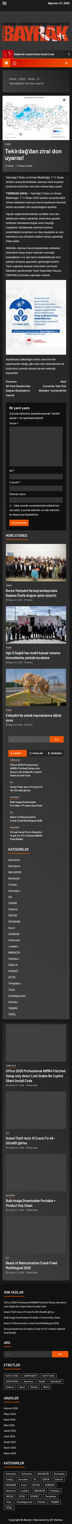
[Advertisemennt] (36, 31)
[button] (14, 63)
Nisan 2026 (10, 1419)
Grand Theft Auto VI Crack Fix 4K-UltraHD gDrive (26, 788)
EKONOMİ (14, 921)
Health (42, 1381)
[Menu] (14, 63)
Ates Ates (33, 1085)
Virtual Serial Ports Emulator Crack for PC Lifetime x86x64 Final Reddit (26, 835)
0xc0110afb (48, 1375)
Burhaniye (14, 878)
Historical (14, 940)
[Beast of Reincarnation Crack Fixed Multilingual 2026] (36, 1235)
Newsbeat (56, 1381)
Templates (15, 760)
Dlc (11, 782)
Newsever (40, 1520)
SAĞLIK (13, 965)
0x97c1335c (12, 1375)
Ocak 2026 (9, 1436)
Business (28, 1381)
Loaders (13, 946)
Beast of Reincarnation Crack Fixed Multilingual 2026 (31, 1323)
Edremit (12, 909)
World (46, 1387)
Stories (34, 1387)
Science (10, 1387)
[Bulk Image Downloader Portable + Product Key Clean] (36, 1172)
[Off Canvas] (5, 3)
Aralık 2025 (10, 1442)
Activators (14, 866)
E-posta (14, 482)
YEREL (12, 1014)
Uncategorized (16, 996)
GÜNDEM (13, 934)
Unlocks (13, 1002)
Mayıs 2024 (10, 1453)
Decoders (14, 797)
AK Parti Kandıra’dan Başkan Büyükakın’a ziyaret (18, 388)
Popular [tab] (37, 753)
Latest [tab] (17, 753)
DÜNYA (12, 903)
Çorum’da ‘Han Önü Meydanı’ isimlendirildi (52, 386)
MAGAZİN (14, 952)
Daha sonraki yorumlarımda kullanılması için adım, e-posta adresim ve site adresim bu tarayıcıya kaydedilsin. (34, 510)
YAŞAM (8, 144)
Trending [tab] (56, 753)
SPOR (11, 977)
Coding (12, 884)
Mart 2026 (9, 1425)
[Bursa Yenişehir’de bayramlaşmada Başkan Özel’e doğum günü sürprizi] (36, 562)
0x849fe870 (30, 1375)
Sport (22, 1387)
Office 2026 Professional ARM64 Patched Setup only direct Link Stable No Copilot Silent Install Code (35, 1076)
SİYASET (13, 971)
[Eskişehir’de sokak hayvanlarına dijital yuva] (36, 687)
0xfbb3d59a (12, 1381)
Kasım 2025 (10, 1447)
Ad (11, 470)
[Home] (6, 63)
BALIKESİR (14, 872)
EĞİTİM (12, 915)
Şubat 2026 (10, 1430)
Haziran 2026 (11, 1408)
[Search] (66, 63)
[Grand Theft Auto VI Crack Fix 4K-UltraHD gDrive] (36, 1110)
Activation (14, 860)
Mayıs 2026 (10, 1414)
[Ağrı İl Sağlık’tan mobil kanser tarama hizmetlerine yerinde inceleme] (36, 625)
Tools (11, 989)
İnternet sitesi (17, 494)
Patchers (13, 958)
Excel (11, 928)
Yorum (13, 423)
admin (11, 166)
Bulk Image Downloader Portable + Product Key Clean (32, 1317)
